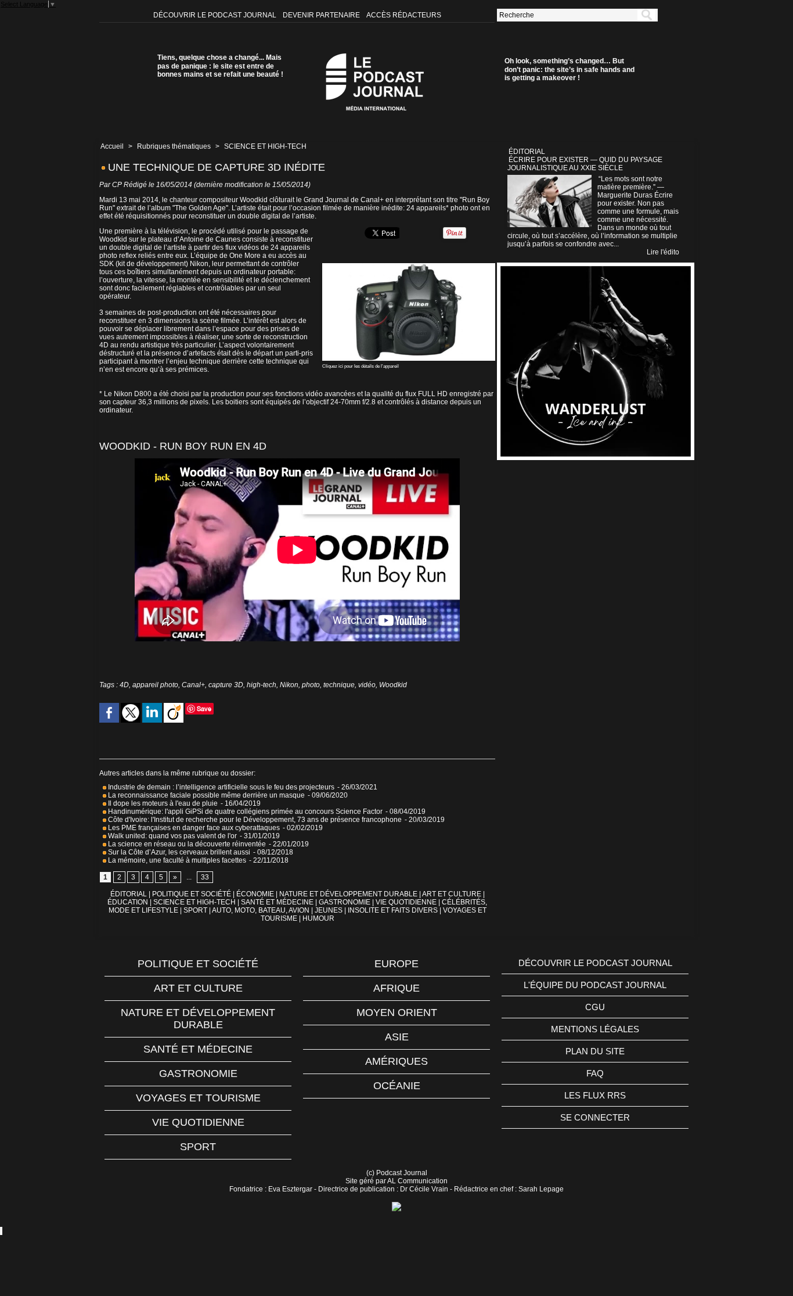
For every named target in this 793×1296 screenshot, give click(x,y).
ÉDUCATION (127, 902)
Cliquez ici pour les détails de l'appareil (360, 366)
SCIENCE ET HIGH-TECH (265, 146)
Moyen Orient (396, 1012)
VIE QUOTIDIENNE (406, 902)
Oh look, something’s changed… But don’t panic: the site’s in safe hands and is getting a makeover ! (569, 69)
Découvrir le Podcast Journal (215, 15)
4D (124, 685)
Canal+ (193, 685)
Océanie (396, 1086)
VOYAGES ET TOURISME (198, 1098)
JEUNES (329, 910)
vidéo (367, 685)
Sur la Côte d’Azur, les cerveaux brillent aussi (178, 852)
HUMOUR (318, 918)
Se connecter (595, 1117)
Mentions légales (595, 1029)
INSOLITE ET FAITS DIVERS (393, 910)
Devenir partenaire (322, 15)
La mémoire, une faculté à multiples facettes (176, 860)
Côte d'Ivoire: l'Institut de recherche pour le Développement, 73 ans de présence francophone (254, 820)
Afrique (396, 988)
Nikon (289, 685)
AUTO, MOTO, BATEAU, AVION (260, 910)
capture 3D (225, 685)
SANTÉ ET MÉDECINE (277, 902)
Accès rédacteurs (403, 15)
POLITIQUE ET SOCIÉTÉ (191, 894)
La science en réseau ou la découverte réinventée (186, 844)
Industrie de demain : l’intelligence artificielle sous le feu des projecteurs (220, 787)
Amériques (396, 1061)
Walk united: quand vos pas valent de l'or (171, 836)
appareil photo (155, 685)
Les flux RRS (595, 1095)
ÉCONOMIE (255, 894)
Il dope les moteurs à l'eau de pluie (162, 803)
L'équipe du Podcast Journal (595, 985)
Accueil (112, 146)
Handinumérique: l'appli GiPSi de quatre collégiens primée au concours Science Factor (245, 811)
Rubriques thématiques (174, 146)
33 (205, 877)
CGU (595, 1007)
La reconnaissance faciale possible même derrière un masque (205, 795)
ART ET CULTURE (451, 894)
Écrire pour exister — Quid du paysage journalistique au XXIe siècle (584, 164)
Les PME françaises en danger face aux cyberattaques (193, 828)
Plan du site (595, 1051)
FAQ (595, 1073)
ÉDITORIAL (128, 894)
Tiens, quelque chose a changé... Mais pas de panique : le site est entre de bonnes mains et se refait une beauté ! (220, 65)
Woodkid (393, 685)
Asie (397, 1037)
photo (311, 685)
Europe (396, 964)
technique (339, 685)
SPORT (195, 910)
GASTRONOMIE (344, 902)
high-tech (261, 685)
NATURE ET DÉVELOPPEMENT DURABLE (348, 894)
